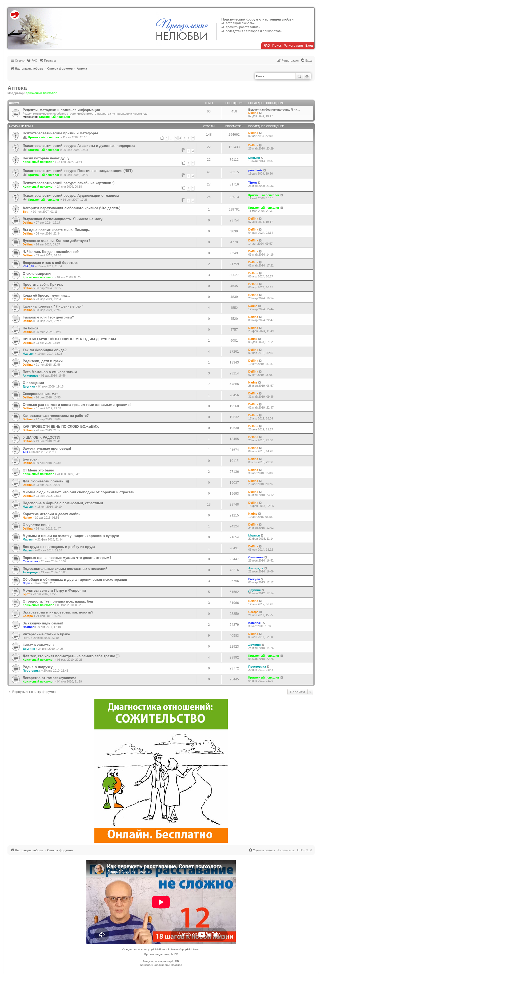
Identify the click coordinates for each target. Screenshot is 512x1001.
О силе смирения (38, 274)
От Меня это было (38, 470)
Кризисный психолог (41, 93)
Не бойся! (31, 328)
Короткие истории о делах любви (52, 514)
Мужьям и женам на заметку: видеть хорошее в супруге (71, 536)
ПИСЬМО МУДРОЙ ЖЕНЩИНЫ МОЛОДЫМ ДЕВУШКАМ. (70, 339)
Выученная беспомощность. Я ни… (274, 109)
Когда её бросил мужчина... (46, 295)
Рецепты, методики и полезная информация (61, 110)
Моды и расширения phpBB (161, 961)
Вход (309, 45)
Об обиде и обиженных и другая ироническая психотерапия (75, 580)
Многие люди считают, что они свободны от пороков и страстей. (79, 492)
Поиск (276, 45)
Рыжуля (254, 579)
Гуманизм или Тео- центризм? (48, 317)
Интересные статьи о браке (46, 634)
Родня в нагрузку (38, 667)
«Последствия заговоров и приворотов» (251, 31)
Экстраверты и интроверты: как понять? (58, 612)
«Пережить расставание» (241, 27)
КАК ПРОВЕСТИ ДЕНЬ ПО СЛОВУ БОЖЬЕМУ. (61, 427)
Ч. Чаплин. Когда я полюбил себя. (52, 252)
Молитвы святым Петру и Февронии (54, 590)
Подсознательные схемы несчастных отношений (65, 569)
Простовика (31, 670)
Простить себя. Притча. (43, 284)
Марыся (254, 157)
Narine (252, 306)
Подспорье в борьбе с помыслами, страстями (63, 503)
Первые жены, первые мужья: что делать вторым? (67, 558)
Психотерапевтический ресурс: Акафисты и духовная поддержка (79, 146)
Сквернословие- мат (40, 394)
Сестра (28, 615)
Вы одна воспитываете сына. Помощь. (56, 230)
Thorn (252, 182)
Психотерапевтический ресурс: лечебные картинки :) (68, 183)
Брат (26, 211)
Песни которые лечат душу (46, 158)
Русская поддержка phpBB (161, 954)
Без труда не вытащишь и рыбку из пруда (59, 547)
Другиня (29, 386)
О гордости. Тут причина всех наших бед (58, 601)
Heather (28, 626)
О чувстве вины (36, 525)
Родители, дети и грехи (43, 361)
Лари (26, 583)
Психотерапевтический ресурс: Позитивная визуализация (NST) (78, 171)
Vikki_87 (28, 266)
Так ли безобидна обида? (45, 350)
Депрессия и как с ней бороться (50, 263)
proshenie (255, 170)
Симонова (30, 561)
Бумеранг (31, 459)
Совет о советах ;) (38, 645)
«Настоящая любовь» (238, 23)
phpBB (152, 949)
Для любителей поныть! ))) (46, 481)
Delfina (253, 112)
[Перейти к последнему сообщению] (260, 132)
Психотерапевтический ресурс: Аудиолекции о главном (71, 195)
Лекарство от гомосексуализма (49, 678)
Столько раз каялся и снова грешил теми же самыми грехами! (77, 405)
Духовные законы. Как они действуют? (56, 241)
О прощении (33, 383)
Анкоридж (30, 375)
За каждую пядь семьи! (43, 623)
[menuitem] (32, 60)
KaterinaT (255, 622)
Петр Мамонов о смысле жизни (50, 372)
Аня (25, 452)
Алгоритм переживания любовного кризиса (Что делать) (71, 208)
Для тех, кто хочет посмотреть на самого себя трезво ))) (71, 656)
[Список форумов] (35, 28)
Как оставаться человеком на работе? (56, 416)
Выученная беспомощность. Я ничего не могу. (63, 219)
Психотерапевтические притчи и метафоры (60, 133)
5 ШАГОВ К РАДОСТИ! (41, 437)
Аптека (17, 88)
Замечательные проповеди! (47, 448)
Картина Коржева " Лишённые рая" (53, 306)
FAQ (267, 45)
